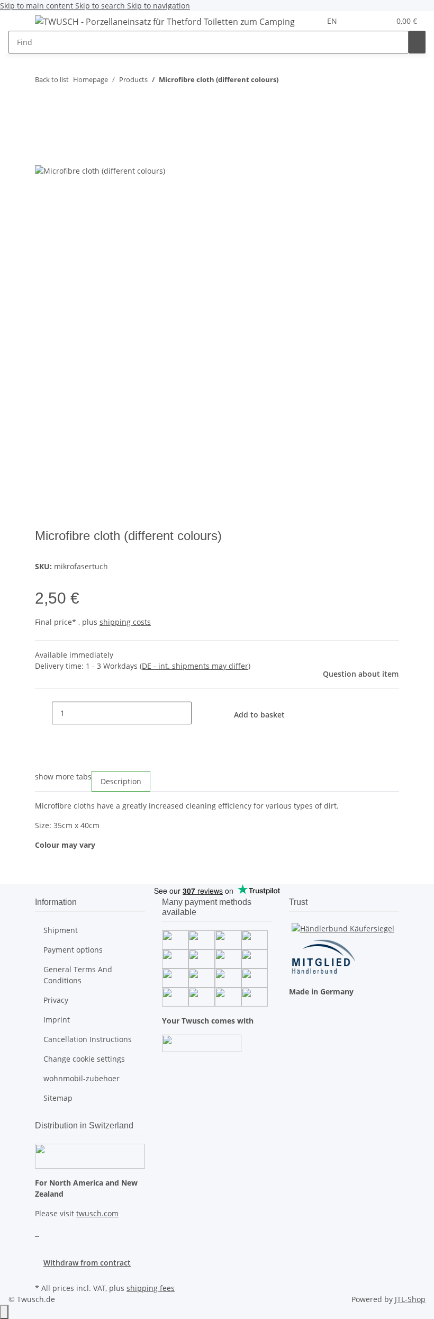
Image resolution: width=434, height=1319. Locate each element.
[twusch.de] (165, 21)
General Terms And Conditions (77, 974)
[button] (360, 21)
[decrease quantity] (43, 713)
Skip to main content (37, 6)
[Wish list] (377, 21)
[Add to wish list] (43, 152)
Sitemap (58, 1098)
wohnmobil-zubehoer (81, 1078)
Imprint (56, 1020)
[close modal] (43, 130)
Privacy (55, 1000)
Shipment (60, 930)
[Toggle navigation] (21, 23)
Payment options (73, 950)
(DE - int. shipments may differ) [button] (195, 666)
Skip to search (101, 6)
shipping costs (125, 622)
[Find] (417, 42)
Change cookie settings (84, 1059)
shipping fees (150, 1288)
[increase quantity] (200, 713)
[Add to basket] (43, 113)
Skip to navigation (158, 6)
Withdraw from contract (87, 1263)
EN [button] (333, 21)
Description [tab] (121, 781)
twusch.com (97, 1213)
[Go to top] (4, 1312)
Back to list (52, 79)
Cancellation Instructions (87, 1039)
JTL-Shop (410, 1299)
